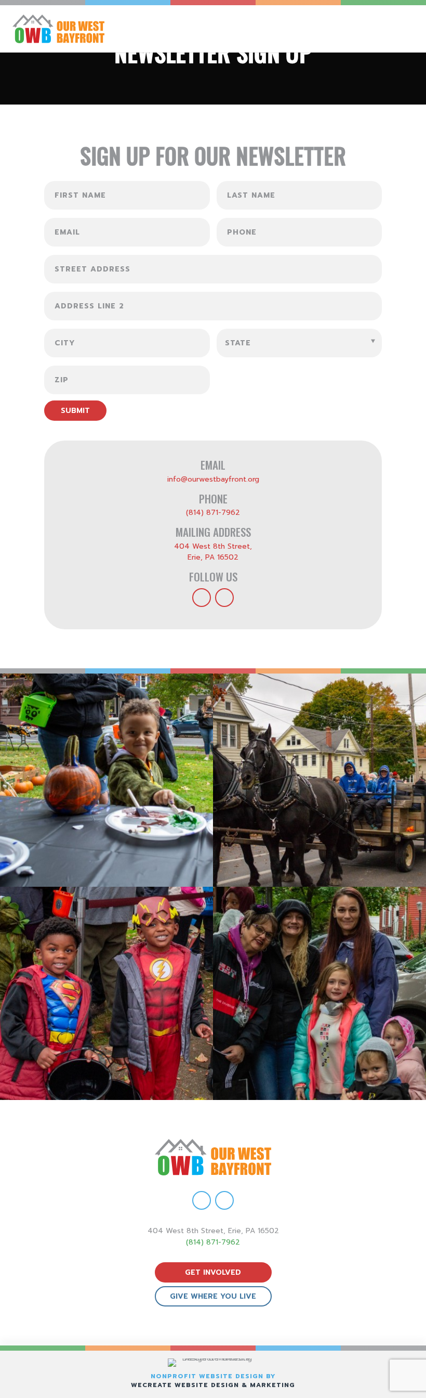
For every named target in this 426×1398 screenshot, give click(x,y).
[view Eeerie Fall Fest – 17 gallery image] (319, 780)
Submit (75, 410)
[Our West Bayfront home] (103, 29)
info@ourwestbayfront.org (213, 479)
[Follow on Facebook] (201, 597)
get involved (213, 1272)
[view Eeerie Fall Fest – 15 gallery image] (319, 993)
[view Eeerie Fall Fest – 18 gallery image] (106, 780)
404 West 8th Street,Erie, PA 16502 (213, 552)
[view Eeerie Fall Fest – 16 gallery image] (106, 993)
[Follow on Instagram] (224, 597)
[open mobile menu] (409, 29)
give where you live (213, 1296)
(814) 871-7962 (213, 512)
